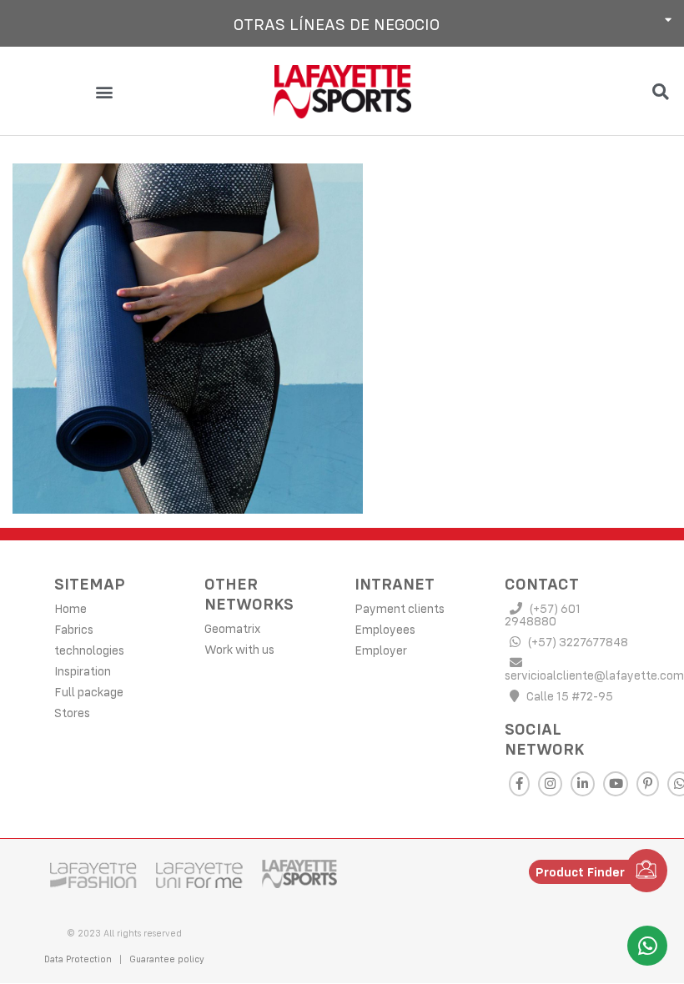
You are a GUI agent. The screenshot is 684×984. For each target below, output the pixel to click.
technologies (89, 650)
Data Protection (78, 959)
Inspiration (82, 671)
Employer (381, 650)
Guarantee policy (166, 959)
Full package (88, 692)
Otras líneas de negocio (337, 23)
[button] (342, 23)
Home (70, 608)
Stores (72, 712)
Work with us (239, 649)
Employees (385, 629)
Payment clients (400, 608)
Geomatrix (232, 628)
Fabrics (73, 629)
